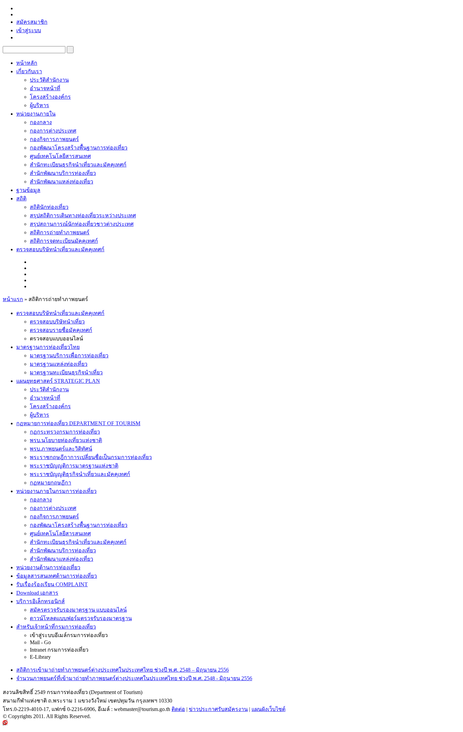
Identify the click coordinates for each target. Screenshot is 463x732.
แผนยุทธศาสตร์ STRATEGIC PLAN (58, 381)
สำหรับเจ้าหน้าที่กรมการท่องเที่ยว (56, 627)
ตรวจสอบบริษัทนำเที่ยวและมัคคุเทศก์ (60, 249)
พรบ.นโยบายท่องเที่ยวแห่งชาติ (66, 440)
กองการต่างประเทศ (53, 131)
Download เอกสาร (37, 593)
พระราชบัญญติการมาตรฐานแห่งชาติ (74, 466)
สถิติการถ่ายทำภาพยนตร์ (59, 232)
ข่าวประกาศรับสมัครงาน (218, 709)
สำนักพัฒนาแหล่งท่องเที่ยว (61, 181)
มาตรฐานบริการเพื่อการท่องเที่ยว (69, 355)
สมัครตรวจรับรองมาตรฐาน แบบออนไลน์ (78, 610)
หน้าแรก (13, 299)
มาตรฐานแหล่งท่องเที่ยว (58, 364)
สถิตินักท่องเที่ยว (49, 207)
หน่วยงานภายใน (36, 114)
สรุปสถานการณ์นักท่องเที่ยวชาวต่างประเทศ (82, 224)
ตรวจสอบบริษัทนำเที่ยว (57, 321)
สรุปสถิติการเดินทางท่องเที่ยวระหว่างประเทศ (83, 215)
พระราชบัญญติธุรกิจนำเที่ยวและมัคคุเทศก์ (80, 474)
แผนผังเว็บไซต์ (268, 709)
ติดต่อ (178, 709)
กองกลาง (41, 122)
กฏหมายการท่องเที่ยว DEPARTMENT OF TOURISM (78, 423)
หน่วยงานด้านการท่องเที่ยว (48, 567)
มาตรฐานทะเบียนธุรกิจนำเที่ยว (66, 372)
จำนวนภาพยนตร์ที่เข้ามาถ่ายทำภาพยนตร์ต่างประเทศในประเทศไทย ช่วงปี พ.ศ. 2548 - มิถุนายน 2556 (134, 678)
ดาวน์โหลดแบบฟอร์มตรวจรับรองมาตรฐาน (81, 618)
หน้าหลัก (26, 63)
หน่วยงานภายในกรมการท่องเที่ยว (56, 491)
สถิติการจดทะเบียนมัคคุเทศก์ (64, 241)
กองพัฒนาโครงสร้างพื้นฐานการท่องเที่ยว (78, 148)
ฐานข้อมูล (28, 190)
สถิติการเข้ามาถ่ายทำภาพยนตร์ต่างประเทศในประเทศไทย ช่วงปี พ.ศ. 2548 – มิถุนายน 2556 (122, 670)
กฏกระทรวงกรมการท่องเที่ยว (65, 432)
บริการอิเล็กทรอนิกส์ (40, 601)
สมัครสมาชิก (31, 22)
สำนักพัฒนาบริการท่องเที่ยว (63, 173)
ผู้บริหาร (39, 105)
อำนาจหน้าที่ (45, 88)
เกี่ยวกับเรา (29, 71)
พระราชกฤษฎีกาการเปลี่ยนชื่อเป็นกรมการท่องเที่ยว (91, 457)
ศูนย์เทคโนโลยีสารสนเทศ (60, 156)
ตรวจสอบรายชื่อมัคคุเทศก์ (61, 330)
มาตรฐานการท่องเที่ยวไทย (48, 347)
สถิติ (21, 198)
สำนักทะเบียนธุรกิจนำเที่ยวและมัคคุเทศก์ (78, 164)
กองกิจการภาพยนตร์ (54, 139)
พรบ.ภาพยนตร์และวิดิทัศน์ (61, 449)
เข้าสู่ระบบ (28, 30)
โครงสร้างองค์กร (50, 97)
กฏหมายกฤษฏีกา (50, 483)
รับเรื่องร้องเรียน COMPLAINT (52, 584)
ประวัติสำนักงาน (49, 80)
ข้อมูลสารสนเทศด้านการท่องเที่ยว (56, 576)
